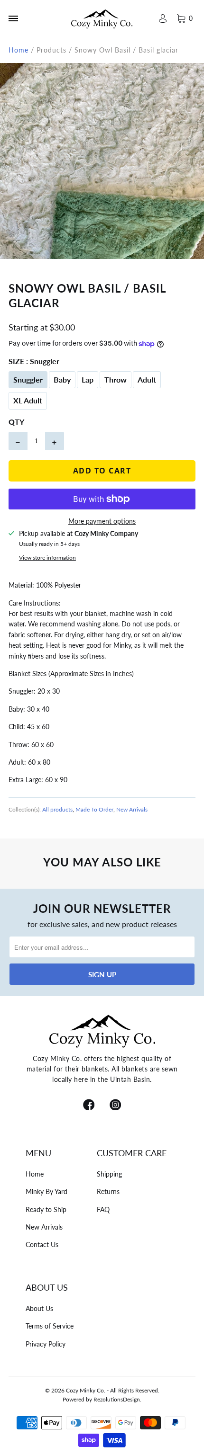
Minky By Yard (46, 1191)
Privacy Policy (45, 1344)
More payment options (102, 521)
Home (35, 1174)
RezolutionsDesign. (117, 1399)
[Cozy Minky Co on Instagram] (115, 1105)
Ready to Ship (46, 1209)
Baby (62, 379)
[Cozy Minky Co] (102, 18)
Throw (115, 379)
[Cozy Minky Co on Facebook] (88, 1105)
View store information (47, 557)
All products (57, 809)
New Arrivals (132, 809)
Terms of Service (50, 1326)
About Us (39, 1308)
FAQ (103, 1209)
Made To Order (94, 809)
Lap (87, 379)
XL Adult (27, 400)
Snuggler (28, 379)
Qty (16, 421)
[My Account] (162, 18)
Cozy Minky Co (85, 1390)
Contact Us (42, 1244)
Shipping (109, 1174)
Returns (108, 1191)
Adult (147, 379)
